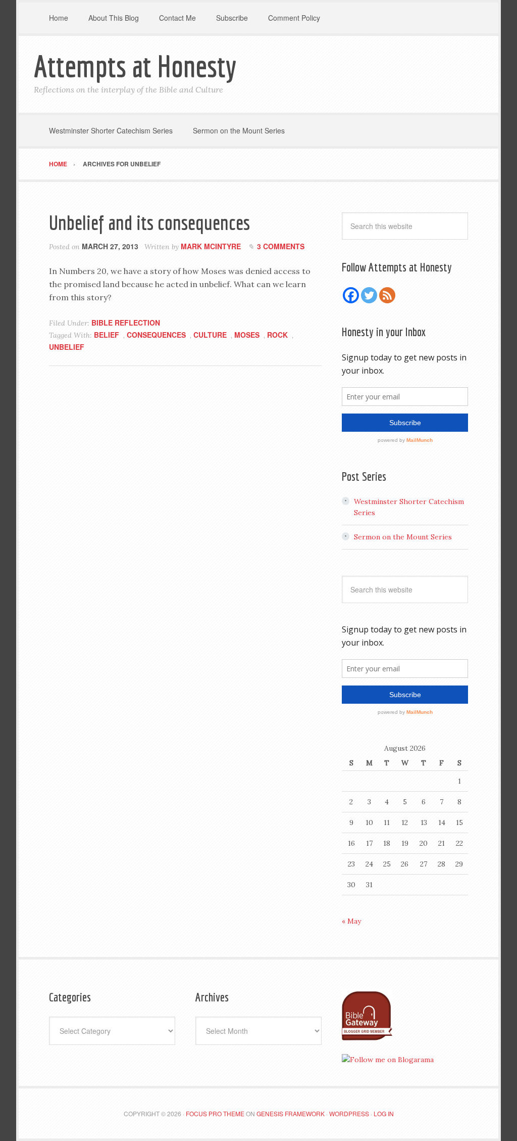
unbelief (66, 347)
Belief (106, 335)
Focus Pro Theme (215, 1113)
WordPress (349, 1113)
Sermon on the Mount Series (403, 536)
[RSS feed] (387, 295)
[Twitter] (369, 295)
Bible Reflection (125, 322)
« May (351, 921)
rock (277, 335)
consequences (156, 335)
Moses (247, 335)
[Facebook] (351, 295)
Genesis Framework (290, 1113)
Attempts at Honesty (135, 66)
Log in (384, 1113)
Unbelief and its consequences (149, 222)
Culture (210, 335)
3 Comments (280, 246)
